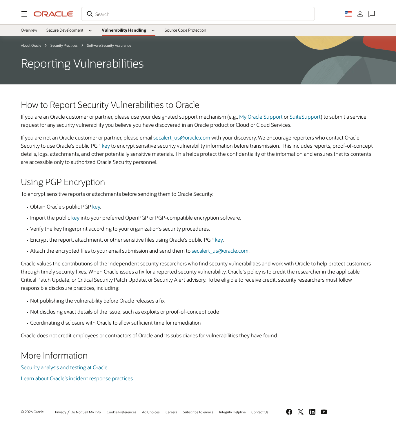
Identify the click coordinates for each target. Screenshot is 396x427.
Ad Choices (151, 412)
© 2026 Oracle (32, 411)
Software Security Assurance (109, 45)
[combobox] (198, 14)
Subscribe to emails (198, 412)
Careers (171, 412)
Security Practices (64, 45)
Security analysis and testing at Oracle (64, 367)
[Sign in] (360, 13)
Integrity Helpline (232, 412)
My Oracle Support (261, 116)
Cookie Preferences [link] (121, 412)
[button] (24, 13)
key (106, 145)
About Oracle (31, 45)
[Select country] (348, 13)
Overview (29, 30)
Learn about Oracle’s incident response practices (77, 378)
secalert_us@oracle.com (181, 137)
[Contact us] (371, 13)
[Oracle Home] (53, 14)
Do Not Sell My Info (86, 412)
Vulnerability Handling (124, 30)
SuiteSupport (305, 116)
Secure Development (64, 30)
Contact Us (259, 412)
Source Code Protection (185, 30)
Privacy (60, 412)
